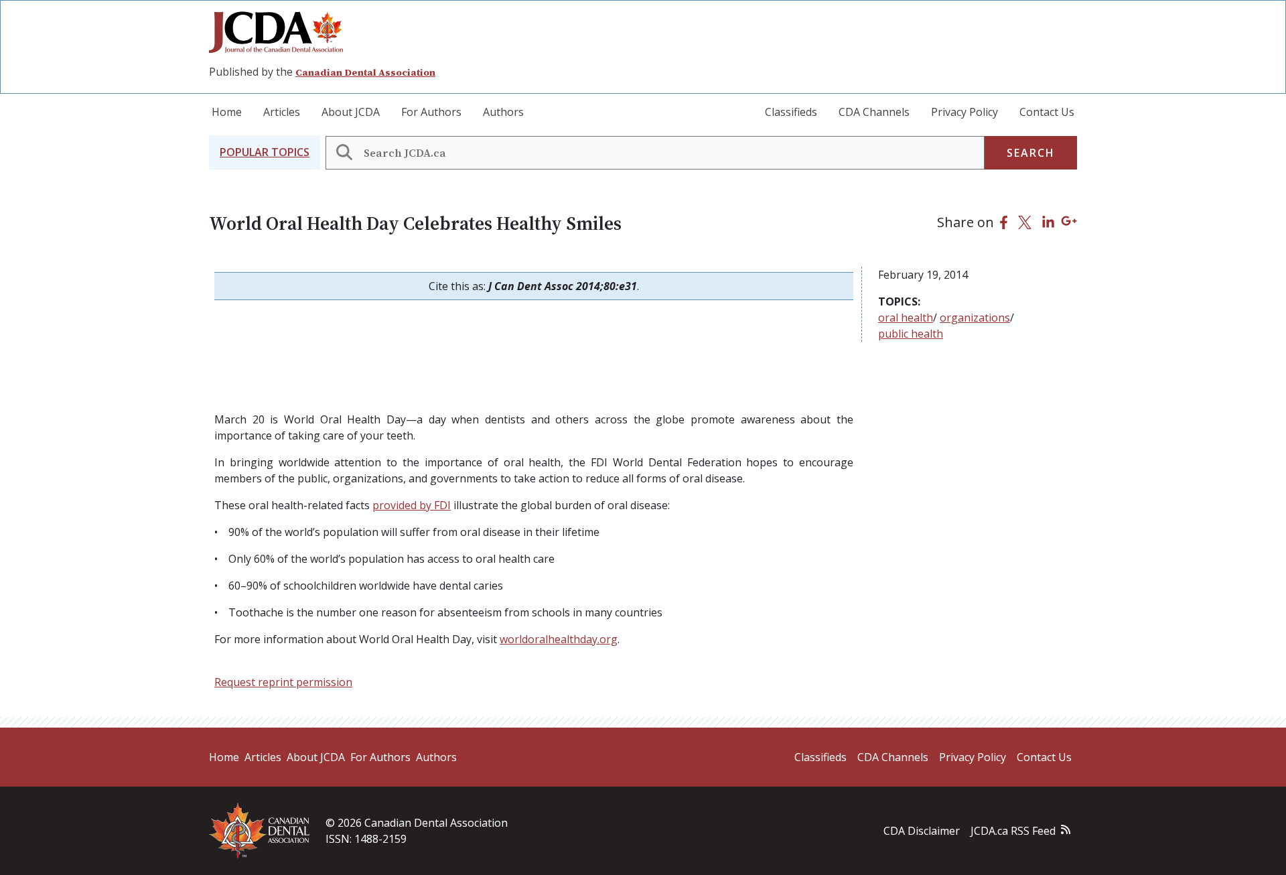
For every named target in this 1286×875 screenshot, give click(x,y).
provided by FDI (411, 505)
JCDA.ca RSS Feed (1013, 830)
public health (910, 333)
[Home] (281, 32)
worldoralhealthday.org (559, 639)
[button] (264, 152)
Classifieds (791, 112)
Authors (503, 112)
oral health (905, 317)
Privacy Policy (964, 112)
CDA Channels (874, 112)
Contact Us (1046, 112)
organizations (975, 317)
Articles (281, 112)
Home (227, 112)
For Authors (431, 112)
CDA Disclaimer (921, 830)
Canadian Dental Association (365, 72)
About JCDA (351, 112)
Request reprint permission (283, 682)
